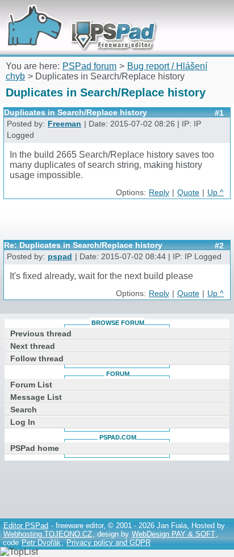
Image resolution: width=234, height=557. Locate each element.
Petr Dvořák (41, 542)
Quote (188, 192)
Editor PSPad (25, 525)
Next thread (32, 346)
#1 (219, 112)
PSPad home (34, 448)
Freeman (64, 124)
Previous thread (41, 333)
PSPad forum (89, 66)
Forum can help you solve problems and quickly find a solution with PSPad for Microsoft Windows (78, 16)
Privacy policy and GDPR (108, 542)
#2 (219, 245)
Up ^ (215, 192)
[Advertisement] (118, 223)
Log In (22, 422)
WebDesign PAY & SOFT (173, 534)
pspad (60, 256)
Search (23, 409)
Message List (36, 397)
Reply (159, 192)
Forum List (31, 384)
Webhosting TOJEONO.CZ (47, 534)
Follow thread (37, 358)
